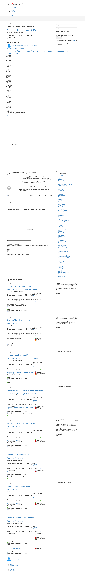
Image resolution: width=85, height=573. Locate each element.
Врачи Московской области (15, 14)
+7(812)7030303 (13, 3)
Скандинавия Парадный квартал (13, 440)
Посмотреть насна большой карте (10, 116)
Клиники (12, 10)
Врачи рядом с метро (14, 565)
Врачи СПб (12, 564)
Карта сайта (12, 569)
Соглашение (12, 570)
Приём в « (40, 52)
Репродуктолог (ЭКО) (26, 30)
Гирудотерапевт (32, 289)
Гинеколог (11, 30)
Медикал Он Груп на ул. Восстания (14, 337)
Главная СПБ (13, 7)
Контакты (12, 15)
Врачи (11, 9)
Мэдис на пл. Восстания (12, 303)
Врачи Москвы (13, 12)
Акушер (10, 289)
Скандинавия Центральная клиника (14, 534)
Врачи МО (12, 568)
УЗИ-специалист (32, 358)
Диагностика (12, 11)
